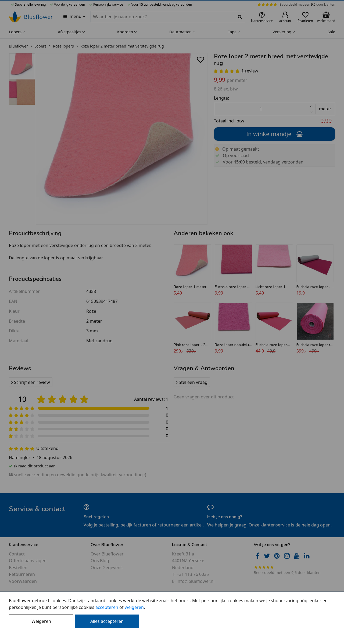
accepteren (106, 607)
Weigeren (41, 621)
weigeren (134, 607)
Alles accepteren (107, 621)
